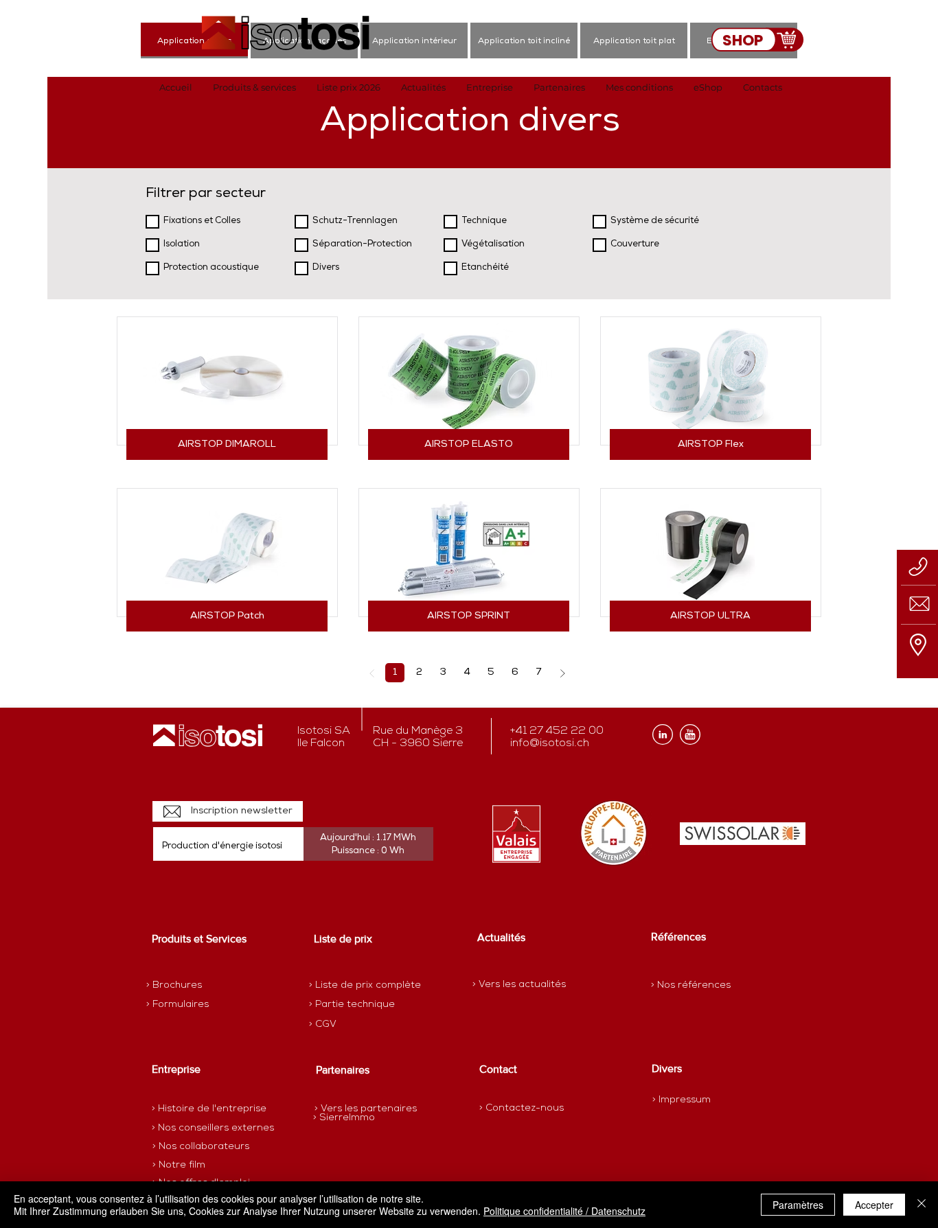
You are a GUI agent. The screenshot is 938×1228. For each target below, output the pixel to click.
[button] (254, 87)
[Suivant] (562, 673)
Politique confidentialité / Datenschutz (564, 1211)
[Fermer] (921, 1204)
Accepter (874, 1205)
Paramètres (798, 1205)
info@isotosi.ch (549, 743)
